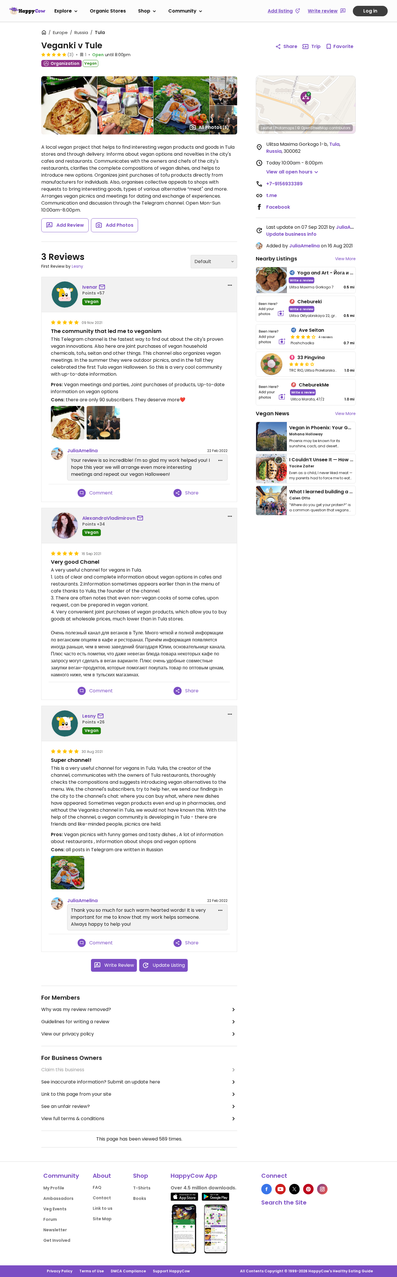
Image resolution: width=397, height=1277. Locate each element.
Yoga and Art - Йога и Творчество (337, 272)
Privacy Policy (59, 1271)
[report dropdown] (229, 285)
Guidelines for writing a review (75, 1021)
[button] (306, 98)
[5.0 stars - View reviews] (54, 54)
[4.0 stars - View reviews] (303, 336)
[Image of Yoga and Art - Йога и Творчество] (271, 280)
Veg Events (55, 1209)
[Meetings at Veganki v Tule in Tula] (103, 422)
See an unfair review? (65, 1106)
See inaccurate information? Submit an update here (100, 1082)
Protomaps (284, 127)
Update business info (291, 234)
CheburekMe (314, 385)
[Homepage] (27, 11)
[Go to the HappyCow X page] (294, 1189)
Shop (144, 11)
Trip (316, 46)
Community (182, 11)
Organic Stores (108, 11)
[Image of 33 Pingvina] (271, 364)
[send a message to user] (103, 287)
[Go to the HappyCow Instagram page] (322, 1189)
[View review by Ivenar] (65, 294)
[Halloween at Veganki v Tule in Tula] (67, 422)
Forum (50, 1219)
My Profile (53, 1188)
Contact (102, 1198)
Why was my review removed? (76, 1009)
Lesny (77, 266)
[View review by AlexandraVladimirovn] (65, 526)
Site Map (102, 1219)
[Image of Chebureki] (271, 309)
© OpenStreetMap (312, 127)
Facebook (278, 207)
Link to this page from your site (76, 1094)
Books (139, 1198)
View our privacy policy (67, 1034)
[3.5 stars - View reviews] (302, 364)
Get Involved (56, 1240)
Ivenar (89, 287)
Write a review (301, 280)
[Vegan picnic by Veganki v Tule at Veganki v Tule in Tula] (67, 872)
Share (290, 46)
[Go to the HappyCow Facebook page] (266, 1189)
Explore (63, 11)
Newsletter (55, 1230)
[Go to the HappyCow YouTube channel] (280, 1189)
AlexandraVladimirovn (108, 518)
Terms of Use (91, 1271)
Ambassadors (58, 1198)
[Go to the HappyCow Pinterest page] (308, 1189)
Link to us (102, 1208)
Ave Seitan (311, 330)
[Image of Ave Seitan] (272, 336)
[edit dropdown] (220, 460)
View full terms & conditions (72, 1118)
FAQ (97, 1187)
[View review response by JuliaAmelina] (57, 453)
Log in (370, 11)
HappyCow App (194, 1176)
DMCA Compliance (128, 1271)
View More (345, 259)
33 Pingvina (311, 357)
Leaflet (266, 127)
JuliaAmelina (82, 450)
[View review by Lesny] (65, 723)
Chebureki (309, 301)
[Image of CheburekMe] (272, 392)
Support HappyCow (171, 1271)
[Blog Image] (271, 436)
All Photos (214, 127)
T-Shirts (142, 1188)
